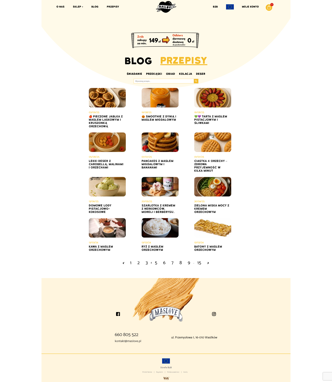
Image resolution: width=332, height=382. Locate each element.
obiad (170, 73)
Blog (95, 6)
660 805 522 (126, 335)
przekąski (154, 73)
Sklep (77, 6)
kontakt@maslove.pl (128, 341)
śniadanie (134, 73)
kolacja (185, 73)
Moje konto (250, 6)
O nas (60, 6)
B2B (215, 6)
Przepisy (113, 6)
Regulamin (159, 372)
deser (200, 73)
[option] (166, 40)
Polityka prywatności (173, 372)
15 (199, 262)
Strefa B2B (166, 368)
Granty (185, 372)
